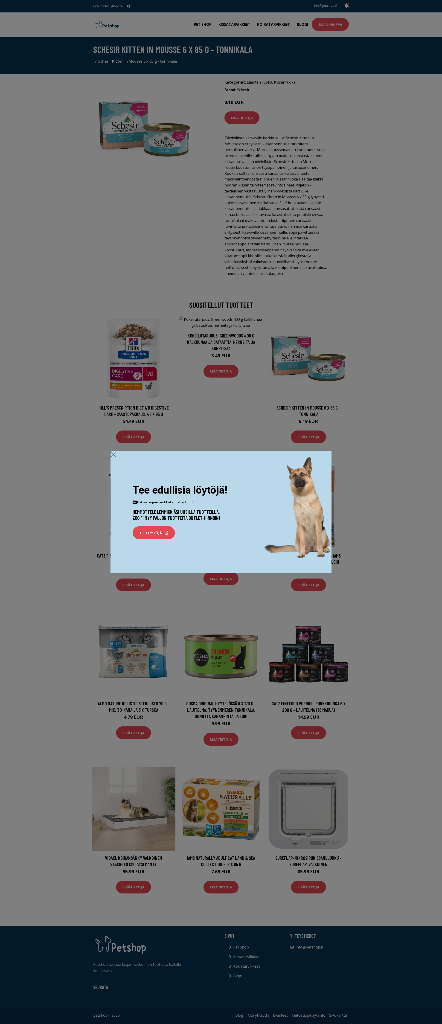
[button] (154, 532)
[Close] (113, 454)
